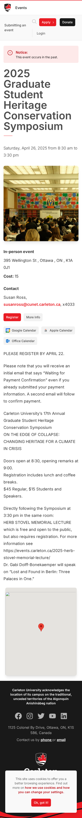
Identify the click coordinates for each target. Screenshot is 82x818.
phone (46, 740)
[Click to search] (34, 22)
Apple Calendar (61, 330)
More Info (33, 317)
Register (12, 317)
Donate (67, 22)
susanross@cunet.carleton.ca (31, 304)
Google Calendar (24, 330)
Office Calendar (23, 341)
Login (41, 33)
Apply (46, 22)
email (61, 740)
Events (21, 7)
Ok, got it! (41, 802)
